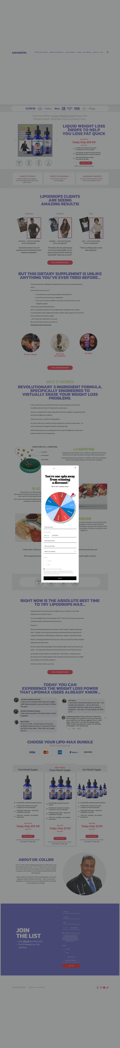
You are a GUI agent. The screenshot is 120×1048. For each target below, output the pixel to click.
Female (49, 561)
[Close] (75, 467)
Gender (45, 557)
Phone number (47, 532)
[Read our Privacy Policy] (76, 571)
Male (49, 564)
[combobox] (46, 535)
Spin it (60, 578)
